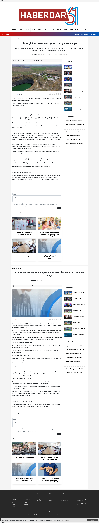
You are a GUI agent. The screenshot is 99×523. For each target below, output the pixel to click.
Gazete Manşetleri (63, 500)
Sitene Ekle (33, 494)
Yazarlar (94, 34)
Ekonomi (14, 29)
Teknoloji (40, 29)
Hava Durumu (51, 502)
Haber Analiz (21, 30)
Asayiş (59, 29)
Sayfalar (50, 500)
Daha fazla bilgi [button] (65, 520)
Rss (39, 494)
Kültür (33, 29)
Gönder (59, 208)
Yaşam (65, 29)
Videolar (77, 34)
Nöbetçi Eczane (40, 502)
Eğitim (71, 29)
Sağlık (46, 29)
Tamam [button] (92, 520)
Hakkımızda (52, 494)
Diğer (76, 29)
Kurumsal (60, 494)
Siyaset (53, 29)
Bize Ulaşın (67, 494)
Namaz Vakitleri (62, 502)
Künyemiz (45, 494)
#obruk (35, 184)
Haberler (14, 39)
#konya (39, 184)
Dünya (27, 29)
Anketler (39, 500)
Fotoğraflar (85, 34)
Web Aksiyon (53, 517)
